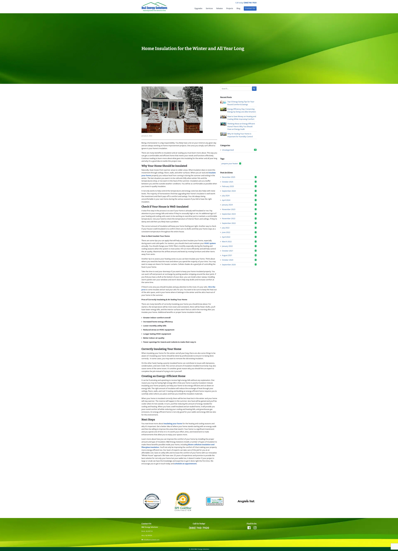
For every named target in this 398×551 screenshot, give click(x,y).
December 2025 (228, 177)
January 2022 (227, 246)
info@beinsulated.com (151, 540)
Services (209, 8)
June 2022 (226, 232)
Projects (229, 8)
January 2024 (227, 205)
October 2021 (227, 251)
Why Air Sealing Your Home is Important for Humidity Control (240, 135)
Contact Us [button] (250, 8)
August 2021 (227, 255)
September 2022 (229, 223)
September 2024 (229, 191)
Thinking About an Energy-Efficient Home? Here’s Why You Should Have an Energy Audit (241, 126)
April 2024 (226, 200)
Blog (238, 8)
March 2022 (227, 241)
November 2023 (228, 209)
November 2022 (228, 218)
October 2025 (227, 182)
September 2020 (229, 264)
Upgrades (198, 8)
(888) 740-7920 (250, 3)
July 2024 (225, 195)
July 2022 (225, 228)
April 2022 (226, 237)
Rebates (219, 8)
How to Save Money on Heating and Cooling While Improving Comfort (241, 117)
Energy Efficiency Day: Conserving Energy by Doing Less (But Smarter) (241, 110)
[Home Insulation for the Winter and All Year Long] (172, 110)
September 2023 (229, 214)
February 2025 (228, 186)
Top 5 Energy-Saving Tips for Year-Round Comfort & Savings (241, 103)
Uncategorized (228, 150)
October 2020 (227, 260)
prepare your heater (231, 163)
